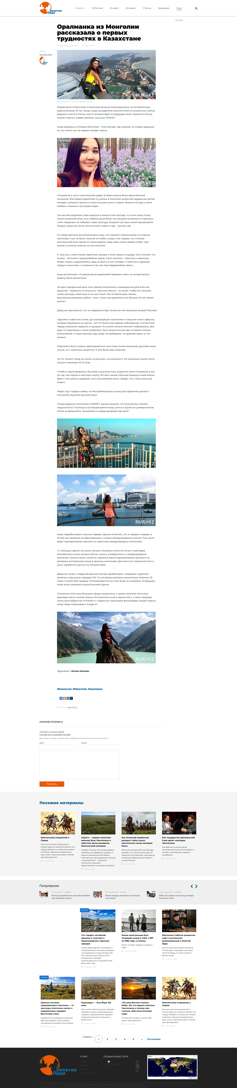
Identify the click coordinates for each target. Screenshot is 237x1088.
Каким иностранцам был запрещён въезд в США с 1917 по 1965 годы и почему (137, 938)
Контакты (84, 1069)
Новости (80, 8)
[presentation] (192, 887)
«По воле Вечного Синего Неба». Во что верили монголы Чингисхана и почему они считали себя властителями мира (138, 1008)
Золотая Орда (46, 55)
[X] (71, 698)
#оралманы (95, 689)
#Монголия (80, 689)
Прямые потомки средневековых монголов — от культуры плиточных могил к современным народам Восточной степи (57, 1008)
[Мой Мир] (67, 698)
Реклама (84, 1065)
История (131, 8)
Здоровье (163, 8)
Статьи (147, 8)
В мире (114, 8)
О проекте (84, 1061)
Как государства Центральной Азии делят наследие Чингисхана (178, 840)
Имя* (42, 743)
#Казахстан (64, 689)
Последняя (150, 1039)
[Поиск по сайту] (196, 8)
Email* (84, 743)
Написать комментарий (52, 732)
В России (97, 8)
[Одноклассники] (64, 698)
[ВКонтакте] (60, 698)
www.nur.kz (72, 707)
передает (100, 117)
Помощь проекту (88, 1073)
